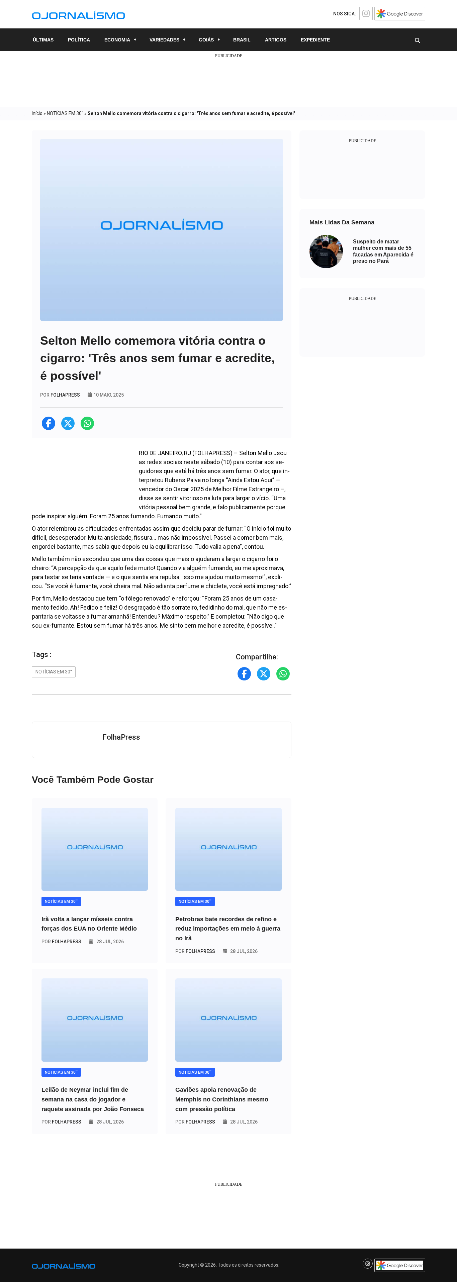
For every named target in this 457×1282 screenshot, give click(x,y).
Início (37, 113)
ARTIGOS (275, 39)
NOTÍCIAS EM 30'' (65, 113)
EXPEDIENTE (315, 39)
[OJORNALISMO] (78, 13)
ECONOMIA (117, 39)
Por (61, 941)
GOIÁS (206, 39)
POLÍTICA (79, 39)
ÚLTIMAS (43, 39)
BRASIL (242, 39)
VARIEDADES (164, 39)
